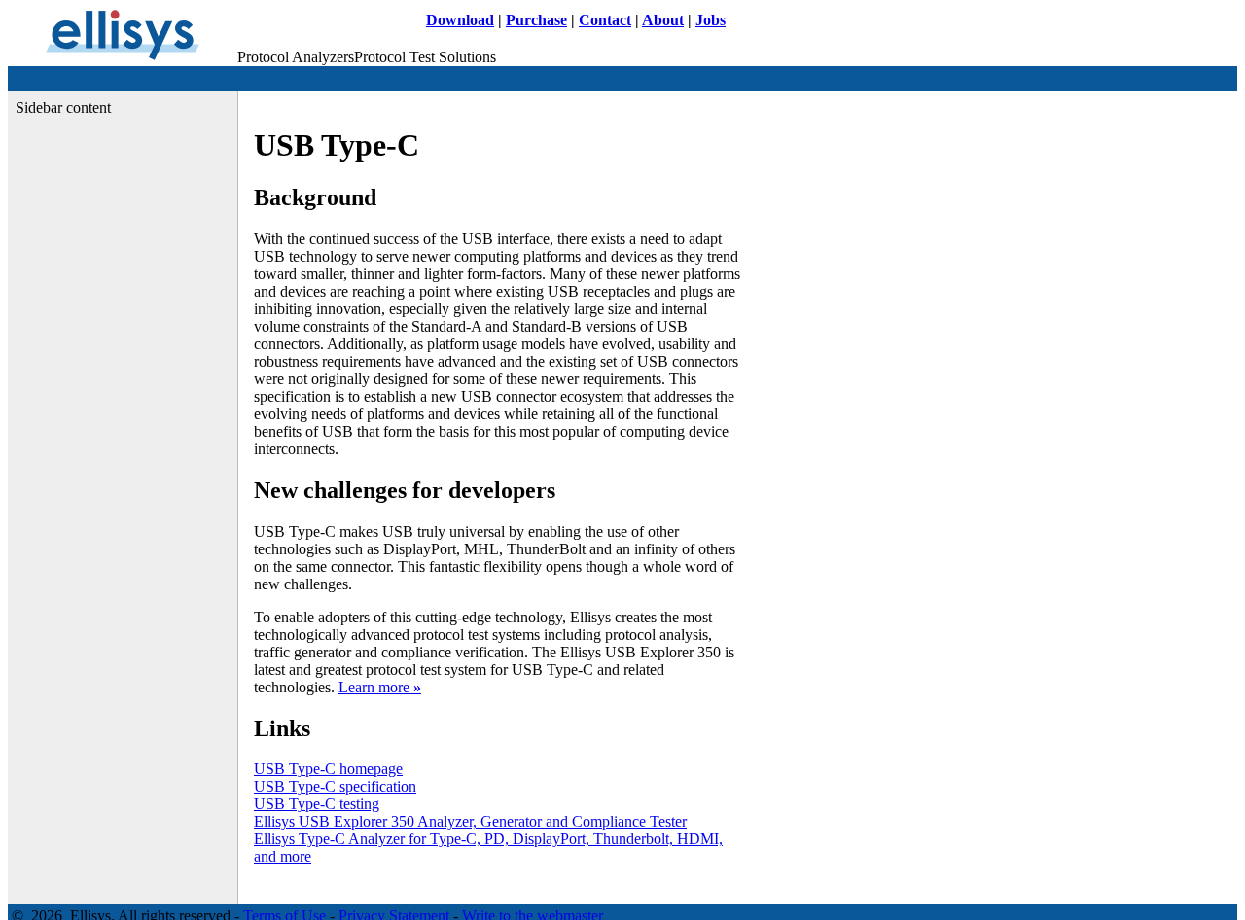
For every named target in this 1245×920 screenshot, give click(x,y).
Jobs (710, 20)
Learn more (379, 687)
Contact (605, 20)
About (663, 20)
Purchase (536, 20)
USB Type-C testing (316, 804)
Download (460, 20)
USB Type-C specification (335, 786)
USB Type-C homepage (328, 769)
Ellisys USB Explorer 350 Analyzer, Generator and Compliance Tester (470, 821)
